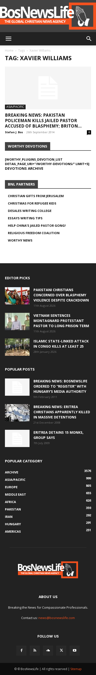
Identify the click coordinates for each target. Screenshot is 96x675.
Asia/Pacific (15, 107)
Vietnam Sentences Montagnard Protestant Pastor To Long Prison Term (61, 320)
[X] (61, 651)
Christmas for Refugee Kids (32, 203)
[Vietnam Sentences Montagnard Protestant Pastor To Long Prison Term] (17, 321)
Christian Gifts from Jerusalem (36, 196)
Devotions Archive (24, 168)
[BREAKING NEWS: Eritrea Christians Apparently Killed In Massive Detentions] (17, 412)
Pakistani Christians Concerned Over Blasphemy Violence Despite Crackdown (61, 294)
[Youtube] (75, 651)
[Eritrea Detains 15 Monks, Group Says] (17, 438)
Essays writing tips (25, 218)
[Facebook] (21, 651)
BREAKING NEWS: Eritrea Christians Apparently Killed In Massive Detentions (61, 411)
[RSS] (35, 651)
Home (9, 50)
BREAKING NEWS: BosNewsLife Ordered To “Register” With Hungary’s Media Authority (60, 386)
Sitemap (76, 669)
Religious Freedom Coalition (34, 233)
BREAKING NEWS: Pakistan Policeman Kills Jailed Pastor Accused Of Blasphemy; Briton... (43, 120)
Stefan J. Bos (14, 132)
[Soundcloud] (48, 651)
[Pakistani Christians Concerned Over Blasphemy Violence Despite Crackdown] (17, 295)
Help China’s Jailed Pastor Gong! (37, 225)
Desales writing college (29, 210)
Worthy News (20, 240)
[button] (8, 38)
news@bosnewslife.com (56, 618)
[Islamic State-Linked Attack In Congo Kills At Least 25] (17, 347)
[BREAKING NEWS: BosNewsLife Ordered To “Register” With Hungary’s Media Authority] (17, 387)
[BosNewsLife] (48, 16)
